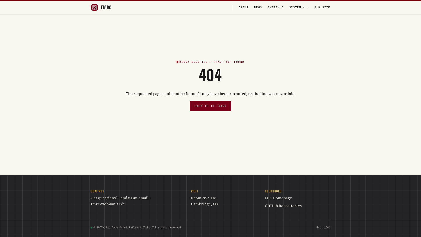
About (243, 7)
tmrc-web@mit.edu (108, 204)
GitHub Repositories (283, 205)
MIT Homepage (278, 198)
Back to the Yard (210, 106)
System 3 (276, 7)
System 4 (299, 7)
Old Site (322, 7)
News (258, 7)
